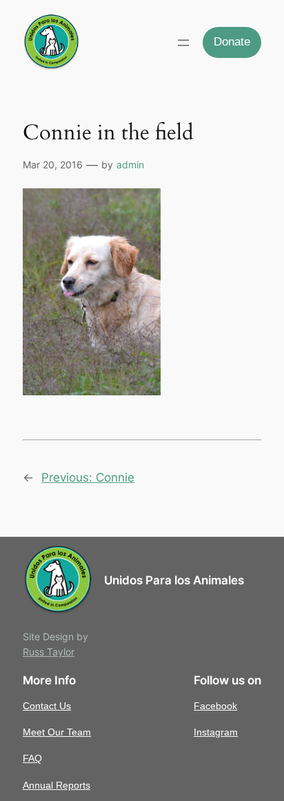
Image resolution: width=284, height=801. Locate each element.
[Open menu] (183, 42)
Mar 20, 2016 (53, 164)
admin (130, 164)
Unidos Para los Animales (174, 580)
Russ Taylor (48, 651)
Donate (232, 41)
